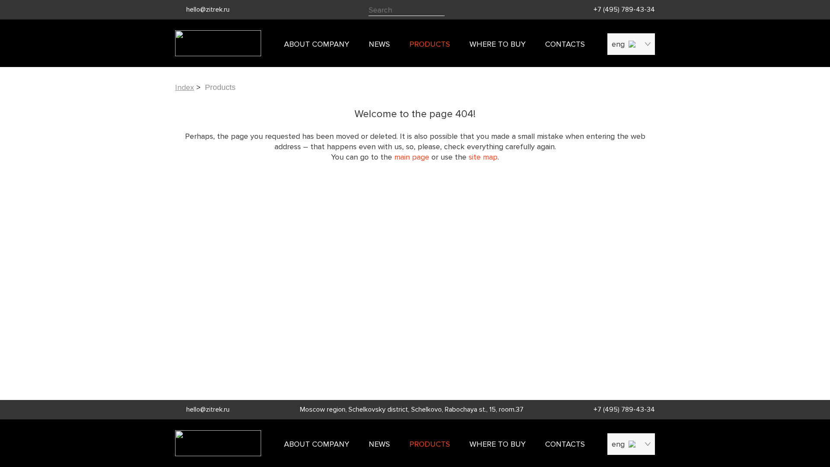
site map (483, 157)
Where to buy (497, 44)
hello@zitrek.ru (208, 9)
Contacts (565, 44)
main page (411, 157)
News (379, 44)
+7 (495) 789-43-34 (624, 9)
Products (429, 44)
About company (316, 44)
